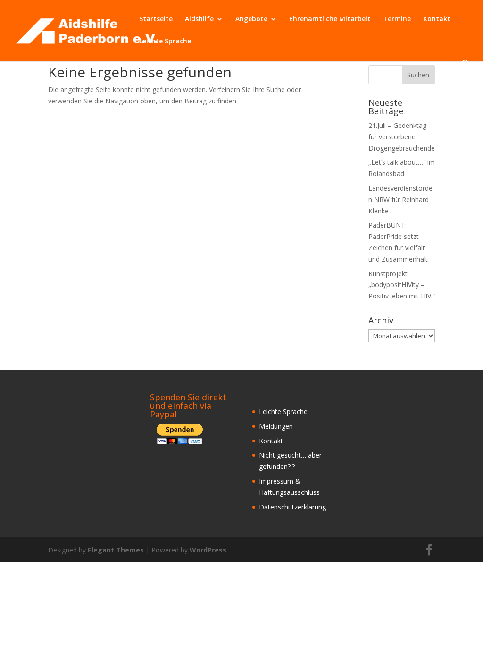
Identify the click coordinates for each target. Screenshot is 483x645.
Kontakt (436, 19)
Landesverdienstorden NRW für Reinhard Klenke (400, 199)
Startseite (156, 19)
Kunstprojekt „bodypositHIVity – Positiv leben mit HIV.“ (401, 285)
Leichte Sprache (165, 41)
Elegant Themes (116, 549)
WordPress (208, 549)
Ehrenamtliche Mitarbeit (330, 19)
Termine (397, 19)
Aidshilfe (199, 19)
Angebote (251, 19)
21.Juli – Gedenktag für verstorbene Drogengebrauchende (401, 137)
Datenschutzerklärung (292, 506)
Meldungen (276, 426)
